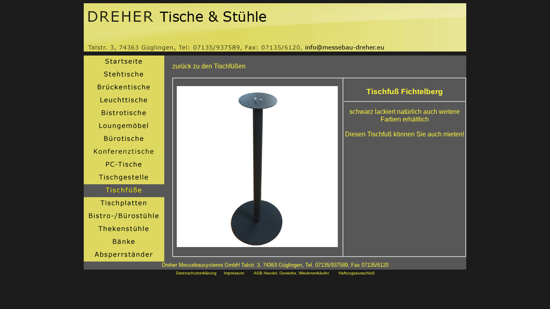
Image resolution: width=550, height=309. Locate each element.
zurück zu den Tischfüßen (209, 66)
